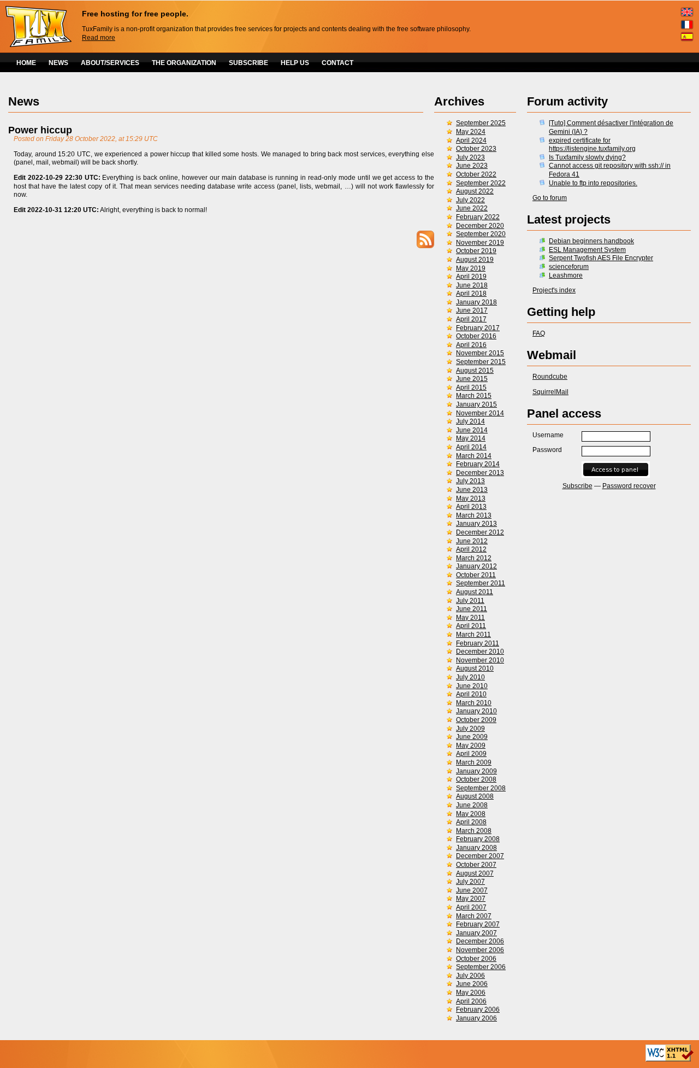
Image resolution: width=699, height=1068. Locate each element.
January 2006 (476, 1018)
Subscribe (577, 486)
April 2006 (471, 1001)
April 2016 (471, 345)
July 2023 (470, 157)
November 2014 (480, 413)
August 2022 (475, 191)
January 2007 (476, 933)
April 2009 (471, 754)
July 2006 (470, 975)
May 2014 (470, 438)
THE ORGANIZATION (184, 63)
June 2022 (472, 208)
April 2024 (471, 140)
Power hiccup (40, 130)
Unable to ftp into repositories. (593, 183)
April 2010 (471, 694)
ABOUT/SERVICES (110, 63)
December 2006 (480, 941)
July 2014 (470, 421)
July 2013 (470, 481)
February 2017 (478, 328)
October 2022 (476, 174)
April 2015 (471, 387)
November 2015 (480, 353)
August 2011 (474, 592)
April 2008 (471, 822)
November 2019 (480, 243)
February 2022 (478, 217)
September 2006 (481, 967)
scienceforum (569, 267)
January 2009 (476, 771)
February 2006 (478, 1009)
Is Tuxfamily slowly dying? (587, 157)
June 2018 (472, 285)
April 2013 (471, 506)
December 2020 (480, 226)
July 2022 (470, 200)
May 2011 (470, 617)
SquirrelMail (550, 392)
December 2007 (480, 856)
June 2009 (472, 737)
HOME (26, 63)
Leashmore (566, 275)
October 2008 (476, 779)
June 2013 (472, 490)
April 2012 (471, 549)
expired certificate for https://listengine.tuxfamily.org (592, 145)
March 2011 (473, 634)
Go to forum (549, 198)
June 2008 (472, 805)
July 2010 (470, 677)
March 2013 (473, 515)
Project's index (554, 290)
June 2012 (472, 541)
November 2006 (480, 950)
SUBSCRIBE (248, 63)
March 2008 (473, 831)
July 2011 (470, 601)
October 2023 (476, 148)
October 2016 (476, 336)
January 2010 (476, 711)
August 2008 (475, 796)
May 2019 (470, 268)
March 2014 (473, 456)
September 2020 (481, 234)
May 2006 (470, 992)
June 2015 (472, 379)
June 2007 (472, 890)
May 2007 (470, 898)
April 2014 (471, 447)
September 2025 (481, 123)
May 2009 (470, 745)
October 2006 (476, 959)
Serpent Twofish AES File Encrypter (601, 258)
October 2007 (476, 865)
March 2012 (473, 558)
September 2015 (481, 362)
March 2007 (473, 916)
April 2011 (471, 626)
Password (547, 450)
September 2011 (480, 583)
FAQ (538, 333)
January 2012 (476, 566)
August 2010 (475, 668)
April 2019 (471, 276)
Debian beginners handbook (591, 241)
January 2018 (476, 302)
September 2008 (481, 788)
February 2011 (477, 643)
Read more (98, 38)
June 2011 (471, 609)
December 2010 (480, 651)
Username (548, 435)
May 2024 (470, 132)
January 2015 (476, 404)
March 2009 (473, 762)
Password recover (629, 486)
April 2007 (471, 907)
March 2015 (473, 396)
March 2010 (473, 703)
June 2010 (472, 686)
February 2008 (478, 839)
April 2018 (471, 293)
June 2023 (472, 165)
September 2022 (481, 183)
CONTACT (337, 63)
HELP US (295, 63)
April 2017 (471, 319)
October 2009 (476, 720)
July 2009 (470, 728)
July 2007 (470, 881)
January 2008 (476, 848)
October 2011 (476, 575)
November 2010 (480, 660)
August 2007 (475, 873)
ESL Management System (587, 250)
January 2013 (476, 523)
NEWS (58, 63)
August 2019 (475, 259)
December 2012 (480, 532)
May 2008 (470, 814)
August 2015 (475, 370)
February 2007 (478, 924)
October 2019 (476, 251)
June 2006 (472, 984)
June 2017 (472, 310)
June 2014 (472, 430)
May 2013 (470, 498)
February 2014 (478, 464)
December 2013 (480, 473)
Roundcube (549, 376)
